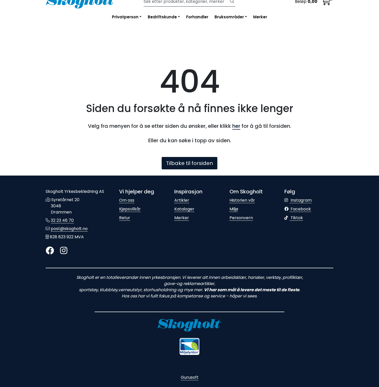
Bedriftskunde (162, 17)
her (236, 126)
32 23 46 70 (62, 220)
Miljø (233, 209)
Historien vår (242, 200)
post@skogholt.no (69, 229)
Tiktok (296, 218)
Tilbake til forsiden (189, 163)
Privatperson (125, 17)
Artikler (181, 200)
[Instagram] (63, 250)
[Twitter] (50, 250)
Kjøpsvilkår (130, 209)
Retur (124, 218)
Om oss (126, 200)
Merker (260, 17)
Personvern (241, 218)
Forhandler (197, 17)
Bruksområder (229, 17)
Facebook (300, 209)
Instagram (301, 200)
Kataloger (184, 209)
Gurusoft (190, 377)
